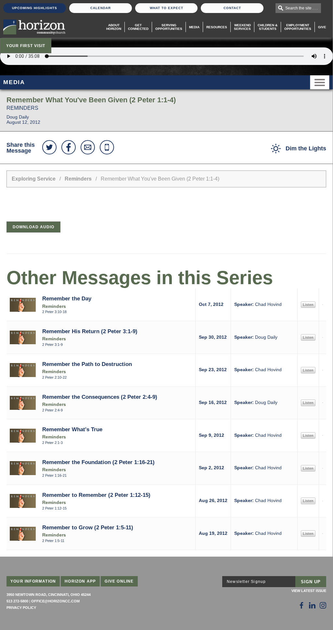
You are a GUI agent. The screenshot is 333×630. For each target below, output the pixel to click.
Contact (232, 8)
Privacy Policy (21, 608)
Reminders (78, 179)
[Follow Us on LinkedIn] (312, 605)
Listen (308, 305)
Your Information (33, 581)
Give (322, 27)
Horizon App (80, 581)
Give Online (119, 581)
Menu (319, 82)
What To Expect (166, 8)
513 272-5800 (17, 601)
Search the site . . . (301, 8)
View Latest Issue (308, 591)
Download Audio (33, 227)
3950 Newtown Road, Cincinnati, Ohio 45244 (48, 595)
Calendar (100, 8)
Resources (216, 27)
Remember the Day (66, 298)
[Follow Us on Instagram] (323, 605)
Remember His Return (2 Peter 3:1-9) (89, 331)
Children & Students (267, 27)
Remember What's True (72, 429)
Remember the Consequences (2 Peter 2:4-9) (99, 397)
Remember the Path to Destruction (87, 364)
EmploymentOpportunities (297, 27)
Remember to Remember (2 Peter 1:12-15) (96, 495)
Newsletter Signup (246, 581)
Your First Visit (25, 46)
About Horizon (113, 27)
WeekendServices (242, 27)
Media (194, 27)
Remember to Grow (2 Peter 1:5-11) (87, 527)
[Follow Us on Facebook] (301, 605)
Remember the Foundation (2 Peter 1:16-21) (98, 462)
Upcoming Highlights (34, 8)
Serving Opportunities (168, 27)
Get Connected (138, 27)
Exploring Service (34, 179)
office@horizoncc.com (55, 601)
